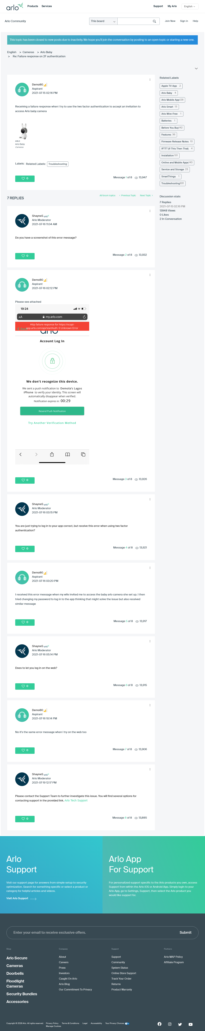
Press (62, 968)
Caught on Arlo (68, 979)
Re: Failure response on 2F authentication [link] (39, 56)
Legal (84, 1023)
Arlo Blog (64, 984)
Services (47, 6)
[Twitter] (180, 1024)
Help (195, 21)
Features (166, 135)
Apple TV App (169, 86)
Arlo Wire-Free (169, 114)
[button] (149, 79)
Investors (64, 973)
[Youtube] (191, 1024)
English (11, 52)
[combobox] (138, 21)
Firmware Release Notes (175, 141)
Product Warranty (121, 990)
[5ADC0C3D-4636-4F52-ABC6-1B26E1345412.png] (52, 384)
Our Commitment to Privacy (75, 990)
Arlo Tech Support (76, 800)
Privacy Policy (52, 1023)
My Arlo (172, 6)
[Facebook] (159, 1024)
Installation (167, 155)
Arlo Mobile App (170, 100)
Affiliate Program (174, 962)
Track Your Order (121, 979)
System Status (119, 968)
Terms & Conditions (70, 1023)
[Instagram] (169, 1024)
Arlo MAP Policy (173, 957)
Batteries (166, 121)
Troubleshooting (58, 164)
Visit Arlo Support (17, 898)
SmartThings (168, 176)
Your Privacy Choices (114, 1023)
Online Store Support (123, 973)
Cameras (28, 52)
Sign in (184, 21)
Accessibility (96, 1023)
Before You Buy (170, 128)
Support (158, 6)
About (62, 957)
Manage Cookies (53, 1026)
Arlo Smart (167, 107)
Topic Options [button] (196, 69)
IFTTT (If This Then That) (175, 148)
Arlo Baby (46, 52)
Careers (63, 962)
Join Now (170, 21)
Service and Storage (172, 169)
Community (118, 962)
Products (32, 6)
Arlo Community (15, 21)
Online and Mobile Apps (175, 162)
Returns (116, 984)
